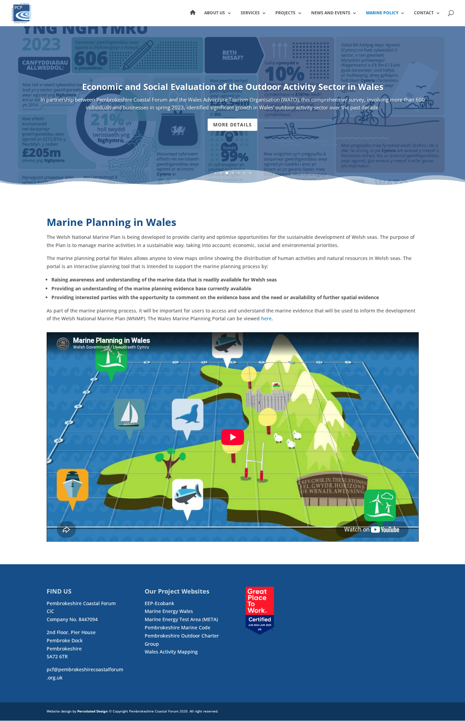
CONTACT (424, 13)
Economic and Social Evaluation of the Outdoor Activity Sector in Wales (232, 86)
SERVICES (250, 13)
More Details (232, 124)
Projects (285, 13)
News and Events (330, 13)
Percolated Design (92, 711)
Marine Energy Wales (169, 611)
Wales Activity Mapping (171, 651)
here (266, 318)
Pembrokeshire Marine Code (177, 627)
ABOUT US (214, 13)
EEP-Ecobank (159, 603)
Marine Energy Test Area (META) (181, 619)
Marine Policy (382, 13)
